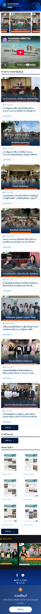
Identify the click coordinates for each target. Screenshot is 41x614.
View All (8, 428)
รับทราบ (20, 609)
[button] (4, 22)
